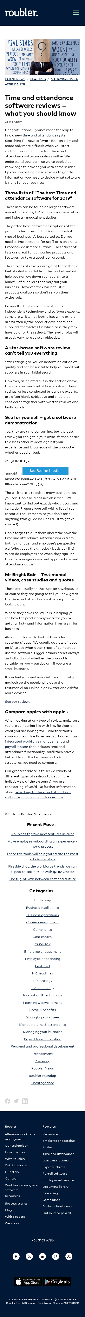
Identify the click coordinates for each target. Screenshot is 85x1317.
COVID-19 (43, 943)
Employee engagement (42, 951)
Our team (12, 1178)
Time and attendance (58, 1153)
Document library (55, 1186)
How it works (15, 1152)
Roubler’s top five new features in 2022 (42, 833)
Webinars (12, 1223)
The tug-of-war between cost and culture (42, 878)
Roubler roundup (42, 1075)
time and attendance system (45, 135)
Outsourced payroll (56, 1213)
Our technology (16, 1145)
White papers (15, 1216)
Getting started (16, 1165)
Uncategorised (42, 1082)
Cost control (43, 936)
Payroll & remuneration (42, 1038)
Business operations (42, 914)
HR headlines (42, 973)
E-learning (50, 1193)
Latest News (15, 79)
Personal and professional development (42, 1046)
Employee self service (58, 1180)
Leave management (57, 1160)
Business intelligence (42, 907)
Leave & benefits (42, 1009)
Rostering (42, 1060)
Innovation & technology (42, 995)
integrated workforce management (33, 741)
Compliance (42, 929)
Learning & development (42, 1002)
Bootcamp (42, 899)
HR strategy (42, 980)
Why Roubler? (15, 1158)
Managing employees (43, 1016)
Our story (12, 1172)
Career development (42, 921)
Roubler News (42, 1068)
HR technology (42, 987)
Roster (47, 1147)
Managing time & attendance (42, 1024)
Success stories (16, 1203)
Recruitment (43, 1053)
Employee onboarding (42, 958)
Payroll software (54, 1173)
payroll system (16, 746)
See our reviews (17, 701)
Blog (8, 1210)
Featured (38, 79)
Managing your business (42, 1031)
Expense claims (53, 1167)
